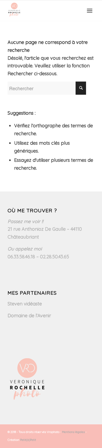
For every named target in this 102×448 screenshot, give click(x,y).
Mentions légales (73, 432)
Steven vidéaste (25, 304)
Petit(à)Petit (28, 440)
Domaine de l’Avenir (29, 316)
